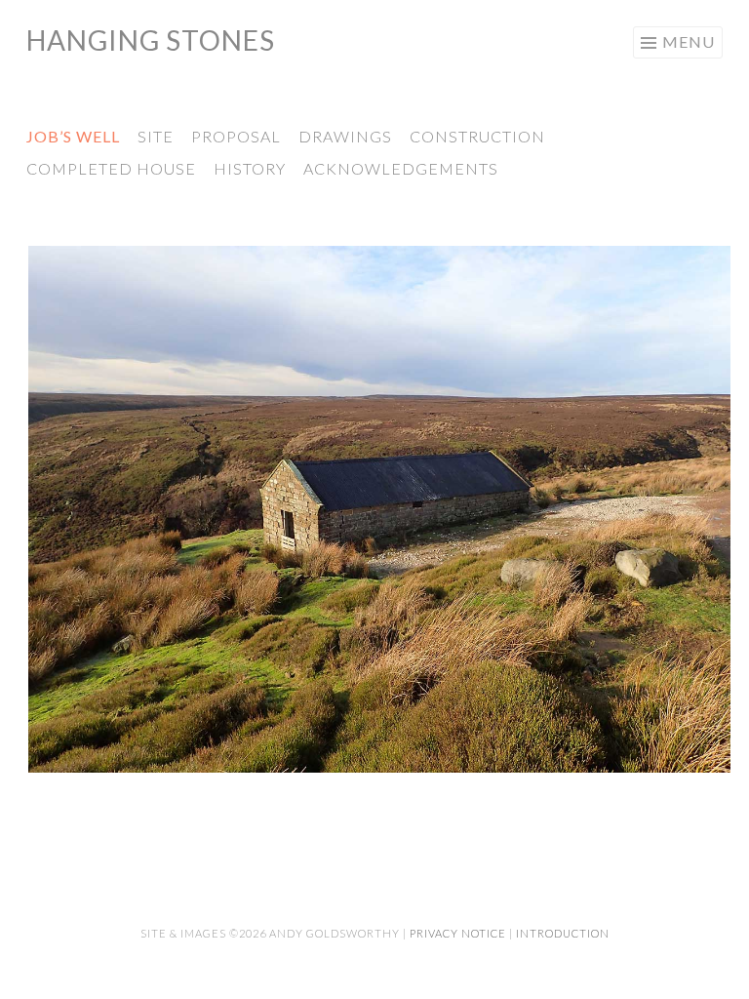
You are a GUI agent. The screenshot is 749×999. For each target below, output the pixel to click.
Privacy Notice (458, 933)
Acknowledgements (400, 168)
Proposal (236, 136)
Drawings (345, 136)
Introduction (563, 933)
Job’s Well (73, 136)
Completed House (111, 168)
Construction (477, 136)
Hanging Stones (150, 40)
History (250, 168)
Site (156, 136)
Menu (688, 41)
